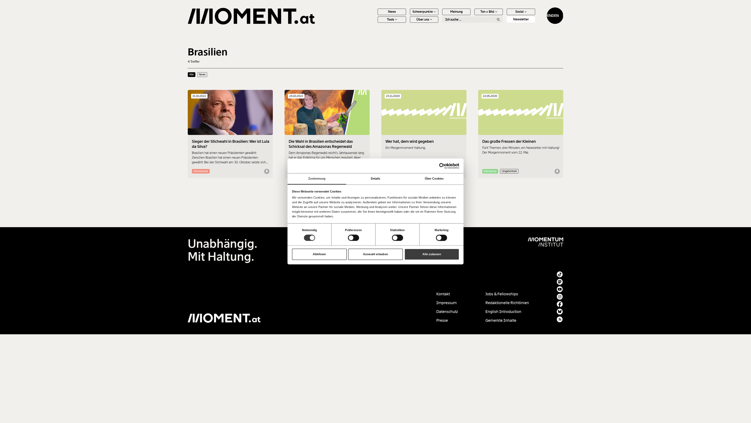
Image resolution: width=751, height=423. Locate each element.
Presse (442, 320)
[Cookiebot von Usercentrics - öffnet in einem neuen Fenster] (442, 166)
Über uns (422, 19)
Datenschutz (447, 311)
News (392, 12)
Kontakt (443, 293)
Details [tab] (375, 178)
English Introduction (503, 311)
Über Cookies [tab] (434, 178)
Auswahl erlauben (375, 254)
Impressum (446, 302)
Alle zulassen (431, 254)
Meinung (456, 12)
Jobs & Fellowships (501, 293)
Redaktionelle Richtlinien (507, 302)
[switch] (353, 238)
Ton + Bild (487, 12)
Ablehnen (319, 254)
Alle (191, 74)
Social (519, 12)
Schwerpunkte (422, 12)
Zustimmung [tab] (317, 178)
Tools (390, 19)
